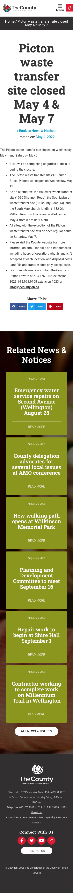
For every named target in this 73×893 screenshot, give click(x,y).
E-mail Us (36, 812)
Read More (36, 427)
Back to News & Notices (37, 131)
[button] (18, 306)
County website (41, 242)
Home (10, 21)
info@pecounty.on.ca (24, 287)
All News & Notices (36, 731)
